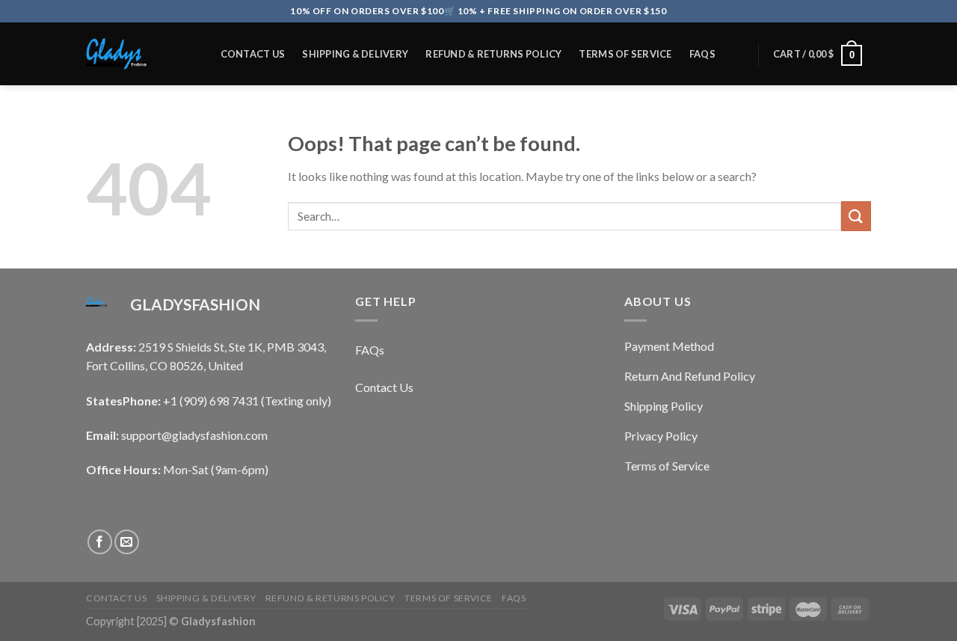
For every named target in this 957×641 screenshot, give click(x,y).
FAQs (702, 54)
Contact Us (253, 54)
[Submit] (856, 215)
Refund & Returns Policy (493, 54)
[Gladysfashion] (137, 53)
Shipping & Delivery (355, 54)
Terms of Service (625, 54)
